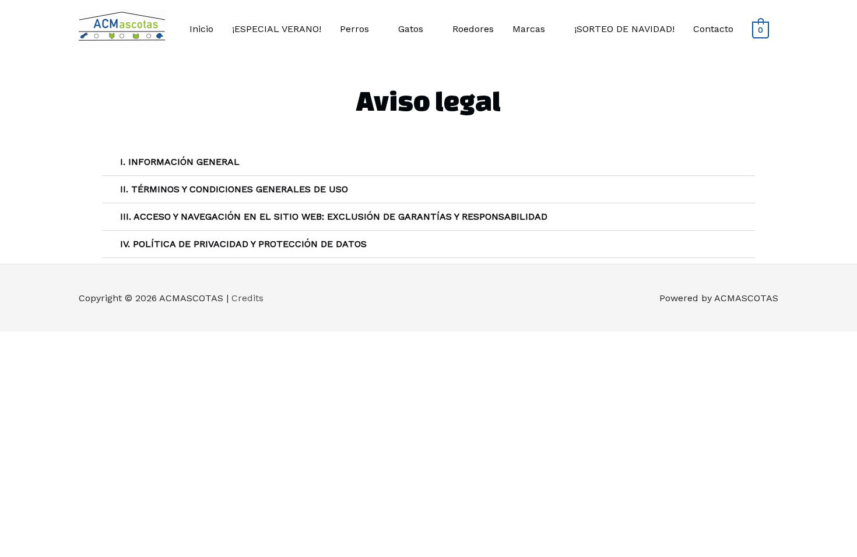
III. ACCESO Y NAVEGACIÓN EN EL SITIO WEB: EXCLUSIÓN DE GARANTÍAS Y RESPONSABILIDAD (333, 216)
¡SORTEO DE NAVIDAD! (624, 28)
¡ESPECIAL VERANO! (276, 28)
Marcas (528, 28)
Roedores (473, 28)
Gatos (410, 28)
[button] (428, 162)
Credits (247, 298)
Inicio (201, 28)
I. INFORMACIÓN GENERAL (180, 161)
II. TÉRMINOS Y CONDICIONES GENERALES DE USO (234, 189)
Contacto (713, 28)
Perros (354, 28)
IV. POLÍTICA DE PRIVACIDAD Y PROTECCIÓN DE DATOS (243, 243)
